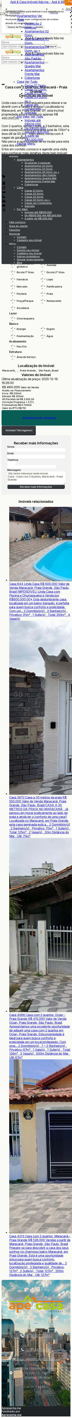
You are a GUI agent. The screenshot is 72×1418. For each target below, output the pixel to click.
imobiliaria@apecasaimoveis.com (37, 1359)
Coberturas (32, 78)
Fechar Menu (26, 143)
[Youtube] (36, 1321)
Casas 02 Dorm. (36, 89)
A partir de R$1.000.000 (34, 138)
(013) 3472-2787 (39, 1350)
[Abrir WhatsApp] (62, 1408)
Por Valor (23, 116)
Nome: (11, 446)
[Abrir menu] (3, 150)
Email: (10, 453)
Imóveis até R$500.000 (33, 122)
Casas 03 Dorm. (36, 93)
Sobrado (31, 113)
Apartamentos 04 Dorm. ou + (37, 49)
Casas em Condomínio (33, 107)
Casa (20, 82)
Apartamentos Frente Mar (34, 72)
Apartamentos (27, 16)
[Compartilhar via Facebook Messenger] (39, 497)
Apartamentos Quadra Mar (34, 64)
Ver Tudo (31, 82)
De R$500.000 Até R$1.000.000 (37, 130)
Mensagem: (14, 469)
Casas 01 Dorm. (35, 85)
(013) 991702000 (38, 1336)
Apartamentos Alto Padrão (34, 56)
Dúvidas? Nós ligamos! (19, 430)
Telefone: (13, 459)
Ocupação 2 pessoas (33, 25)
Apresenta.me (11, 1408)
